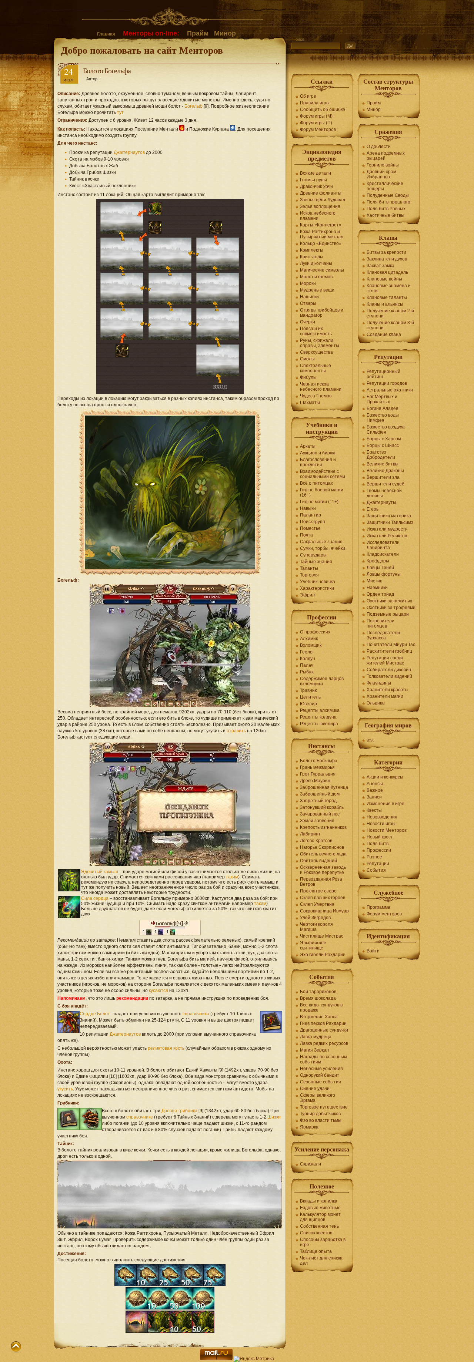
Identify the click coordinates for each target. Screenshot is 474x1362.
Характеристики (317, 588)
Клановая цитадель (387, 272)
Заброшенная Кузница (324, 787)
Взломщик (310, 645)
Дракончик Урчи (316, 186)
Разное (374, 857)
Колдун (307, 658)
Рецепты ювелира (319, 723)
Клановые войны (384, 279)
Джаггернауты (381, 502)
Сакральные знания (321, 541)
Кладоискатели (383, 554)
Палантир (310, 515)
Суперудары (313, 555)
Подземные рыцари (388, 614)
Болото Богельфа (318, 760)
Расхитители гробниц (389, 651)
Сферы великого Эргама (317, 1098)
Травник (308, 690)
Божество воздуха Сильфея (386, 429)
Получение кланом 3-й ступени (390, 325)
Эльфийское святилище (313, 945)
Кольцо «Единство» (320, 243)
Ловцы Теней (380, 567)
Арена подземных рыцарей (386, 156)
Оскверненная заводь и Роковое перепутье (323, 870)
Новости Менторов (387, 830)
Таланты (309, 568)
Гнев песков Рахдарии (323, 1023)
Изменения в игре (385, 803)
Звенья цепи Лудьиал (322, 199)
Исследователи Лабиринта (383, 545)
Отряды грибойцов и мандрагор (321, 312)
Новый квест (380, 837)
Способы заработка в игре (323, 1242)
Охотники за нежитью (389, 600)
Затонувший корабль (322, 807)
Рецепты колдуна (318, 717)
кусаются (158, 990)
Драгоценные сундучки (324, 1030)
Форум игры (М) (316, 116)
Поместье (310, 528)
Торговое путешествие (324, 1107)
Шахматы (310, 402)
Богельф (193, 106)
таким (232, 877)
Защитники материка (389, 515)
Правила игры (315, 102)
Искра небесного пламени (318, 216)
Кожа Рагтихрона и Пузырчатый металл (321, 234)
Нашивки (309, 296)
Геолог (307, 652)
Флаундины (379, 683)
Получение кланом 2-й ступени (390, 313)
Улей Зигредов (315, 917)
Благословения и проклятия (318, 462)
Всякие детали (315, 173)
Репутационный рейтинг (383, 374)
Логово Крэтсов (316, 840)
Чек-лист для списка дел (321, 1260)
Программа (378, 907)
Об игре (308, 96)
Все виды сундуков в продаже (321, 1007)
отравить (236, 730)
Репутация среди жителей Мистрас (385, 660)
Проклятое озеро (318, 891)
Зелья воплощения (320, 206)
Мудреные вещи (317, 290)
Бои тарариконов (318, 991)
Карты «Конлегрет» (320, 225)
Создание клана (384, 334)
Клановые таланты (387, 297)
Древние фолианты (320, 193)
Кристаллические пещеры (385, 186)
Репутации (378, 863)
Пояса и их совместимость (316, 331)
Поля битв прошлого (388, 202)
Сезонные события (320, 1081)
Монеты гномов (316, 276)
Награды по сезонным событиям (323, 1059)
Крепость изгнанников (323, 827)
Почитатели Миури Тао (391, 644)
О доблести (379, 146)
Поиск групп (312, 521)
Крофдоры (378, 561)
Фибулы (308, 377)
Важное (375, 790)
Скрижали (310, 1164)
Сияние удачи (315, 1088)
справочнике (139, 1117)
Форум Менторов (318, 129)
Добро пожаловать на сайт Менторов (142, 50)
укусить (65, 1089)
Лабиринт (310, 834)
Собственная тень (319, 1226)
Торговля (309, 575)
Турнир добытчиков (320, 1113)
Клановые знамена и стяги (389, 288)
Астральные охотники (390, 390)
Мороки (308, 283)
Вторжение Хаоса (319, 1016)
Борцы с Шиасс (383, 445)
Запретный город (318, 800)
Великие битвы (382, 464)
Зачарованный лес (320, 814)
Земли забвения (317, 820)
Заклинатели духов (387, 259)
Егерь (372, 509)
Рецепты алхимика (320, 710)
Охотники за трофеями (391, 607)
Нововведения (382, 817)
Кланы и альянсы (385, 304)
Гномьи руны (313, 179)
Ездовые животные (320, 1207)
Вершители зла (383, 477)
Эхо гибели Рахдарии (323, 954)
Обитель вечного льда (323, 854)
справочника (196, 1013)
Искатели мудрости (387, 529)
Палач (306, 665)
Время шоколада (318, 998)
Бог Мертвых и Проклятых (382, 399)
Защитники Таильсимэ (390, 522)
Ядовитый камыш (99, 871)
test (370, 740)
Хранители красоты (387, 689)
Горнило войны (383, 165)
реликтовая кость (166, 1048)
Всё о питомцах (316, 483)
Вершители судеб (385, 484)
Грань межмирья (317, 767)
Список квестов (316, 1232)
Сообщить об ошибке (322, 109)
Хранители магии (385, 696)
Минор (225, 33)
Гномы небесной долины (384, 493)
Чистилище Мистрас (321, 936)
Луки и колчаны (316, 263)
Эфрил (307, 595)
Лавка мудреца (315, 1036)
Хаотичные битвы (385, 215)
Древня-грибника (179, 1110)
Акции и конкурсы (385, 777)
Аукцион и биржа (318, 452)
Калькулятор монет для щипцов (320, 1217)
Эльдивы (376, 703)
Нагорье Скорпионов (322, 847)
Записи (374, 797)
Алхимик (309, 638)
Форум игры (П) (316, 122)
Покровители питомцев (380, 623)
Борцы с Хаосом (384, 438)
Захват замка (380, 265)
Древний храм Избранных (381, 174)
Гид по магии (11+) (319, 501)
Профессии (379, 850)
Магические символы (322, 270)
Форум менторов (384, 914)
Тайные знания (316, 561)
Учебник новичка (317, 581)
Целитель (310, 697)
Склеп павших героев (322, 897)
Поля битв (377, 843)
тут (120, 112)
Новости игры (381, 823)
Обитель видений (318, 860)
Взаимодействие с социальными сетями (322, 474)
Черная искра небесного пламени (320, 386)
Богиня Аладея (382, 408)
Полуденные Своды (388, 195)
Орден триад (380, 594)
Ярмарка (309, 1127)
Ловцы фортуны (384, 574)
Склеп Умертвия (317, 904)
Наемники (377, 587)
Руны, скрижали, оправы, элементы (319, 343)
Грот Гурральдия (318, 774)
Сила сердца (95, 898)
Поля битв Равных (386, 208)
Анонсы (375, 783)
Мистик (374, 581)
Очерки (307, 321)
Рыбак (306, 672)
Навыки (308, 508)
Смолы (307, 358)
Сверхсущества (316, 352)
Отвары (308, 303)
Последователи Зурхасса (383, 635)
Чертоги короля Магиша (316, 927)
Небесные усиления (321, 1068)
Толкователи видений (389, 676)
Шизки (274, 1117)
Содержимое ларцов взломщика (322, 681)
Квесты (374, 810)
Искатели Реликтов (387, 535)
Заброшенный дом (320, 794)
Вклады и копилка (318, 1201)
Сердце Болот (95, 1013)
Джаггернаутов (129, 152)
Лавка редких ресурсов (324, 1043)
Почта (306, 535)
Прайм (197, 33)
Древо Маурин (315, 780)
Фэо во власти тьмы (320, 1120)
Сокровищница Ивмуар (324, 911)
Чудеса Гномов (315, 395)
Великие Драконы (385, 470)
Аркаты (308, 446)
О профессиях (315, 632)
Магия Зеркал (314, 1050)
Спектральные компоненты (315, 368)
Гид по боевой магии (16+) (321, 492)
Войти (373, 951)
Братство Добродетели (381, 455)
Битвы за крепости (386, 252)
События (376, 870)
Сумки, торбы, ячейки (322, 548)
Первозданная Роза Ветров (321, 882)
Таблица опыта (316, 1251)
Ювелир (308, 703)
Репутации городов (387, 383)
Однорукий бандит (319, 1075)
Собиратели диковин (389, 669)
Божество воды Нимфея (383, 418)
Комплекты (311, 250)
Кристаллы (311, 256)
